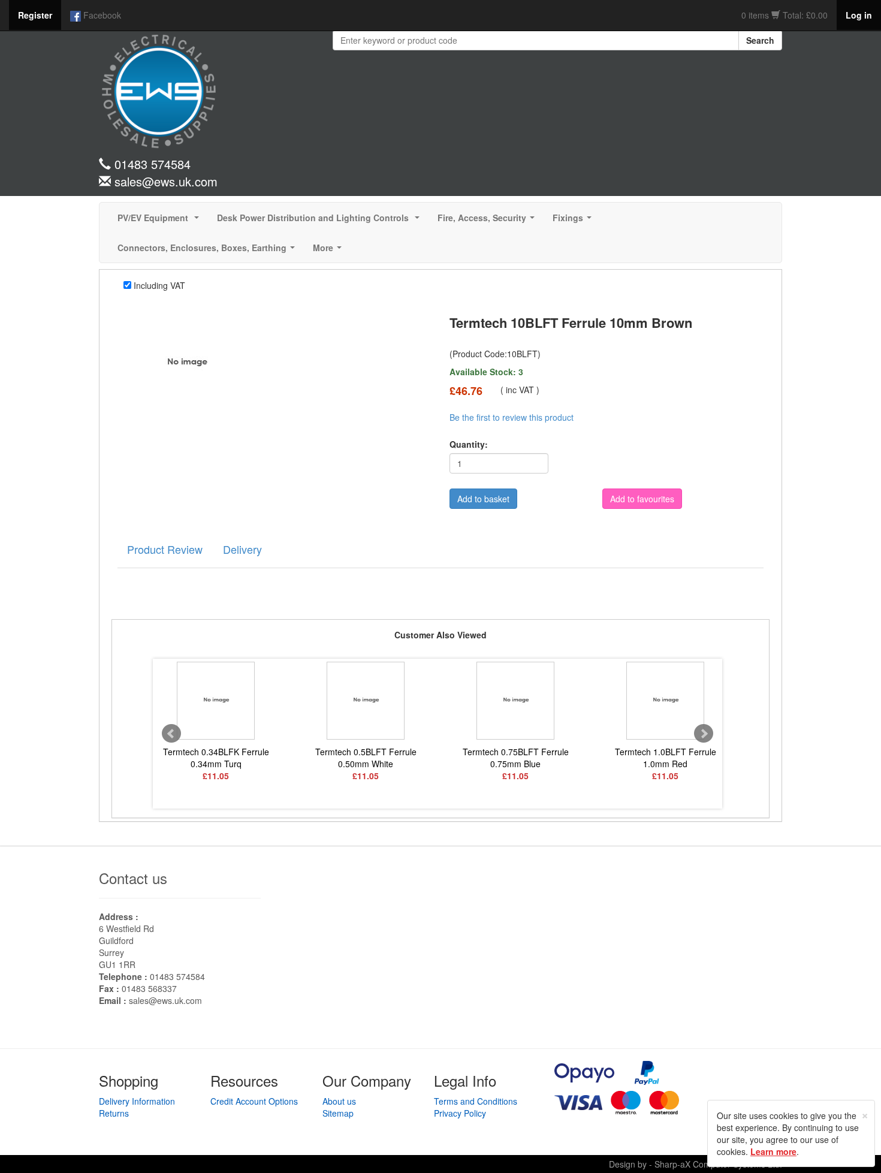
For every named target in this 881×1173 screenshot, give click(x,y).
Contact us (133, 877)
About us (339, 1101)
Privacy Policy (460, 1113)
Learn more (773, 1151)
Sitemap (338, 1113)
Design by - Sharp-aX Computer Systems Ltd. (695, 1164)
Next (703, 733)
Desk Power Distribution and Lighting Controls (320, 221)
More (329, 251)
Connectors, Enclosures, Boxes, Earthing (208, 251)
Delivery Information (137, 1101)
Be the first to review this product (511, 417)
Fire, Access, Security (488, 221)
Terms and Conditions (475, 1101)
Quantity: (468, 444)
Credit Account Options (254, 1101)
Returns (114, 1113)
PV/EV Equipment (160, 221)
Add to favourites (642, 499)
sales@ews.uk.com (165, 1000)
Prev (171, 733)
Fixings (574, 221)
